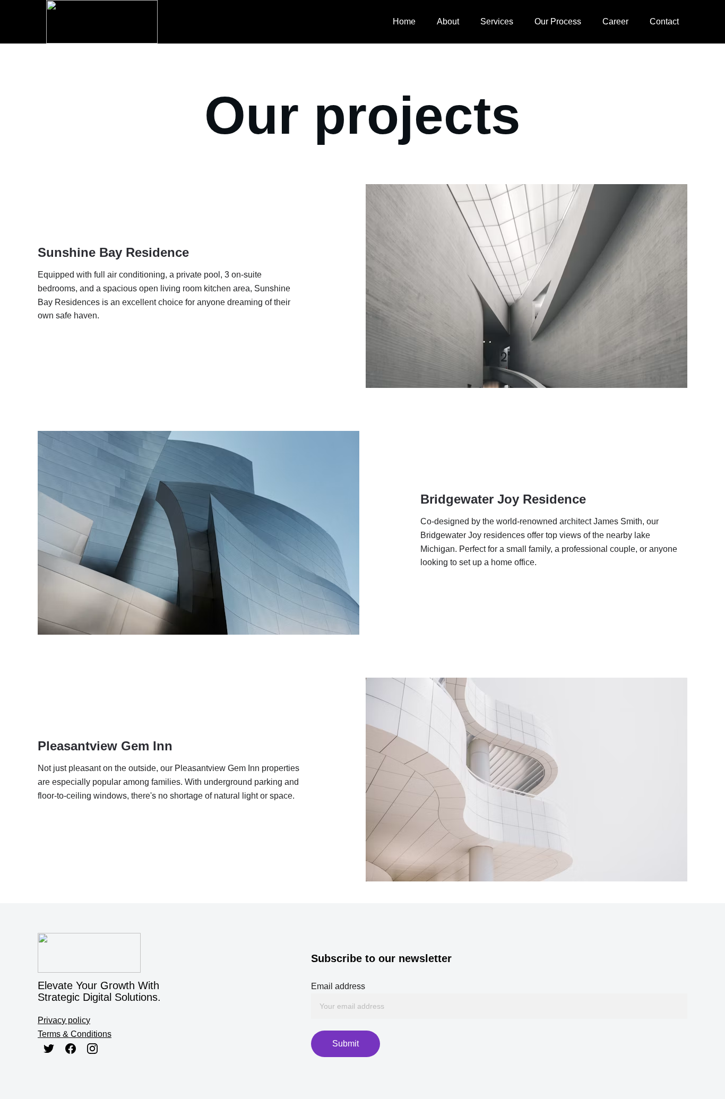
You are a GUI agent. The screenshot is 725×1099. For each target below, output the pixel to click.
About (448, 21)
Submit (345, 1043)
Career (615, 21)
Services (496, 21)
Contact (664, 21)
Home (404, 21)
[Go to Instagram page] (92, 1048)
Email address (338, 986)
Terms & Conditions (74, 1034)
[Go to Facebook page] (70, 1048)
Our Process (557, 21)
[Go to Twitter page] (49, 1048)
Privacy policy (64, 1020)
